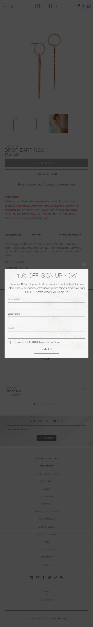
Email (11, 328)
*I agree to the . (37, 342)
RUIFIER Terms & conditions (44, 342)
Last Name (14, 313)
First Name (14, 299)
